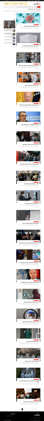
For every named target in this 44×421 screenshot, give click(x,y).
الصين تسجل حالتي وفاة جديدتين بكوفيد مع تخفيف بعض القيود (29, 381)
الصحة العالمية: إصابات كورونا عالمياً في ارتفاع (31, 26)
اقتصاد (30, 0)
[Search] (4, 16)
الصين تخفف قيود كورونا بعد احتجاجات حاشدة (31, 401)
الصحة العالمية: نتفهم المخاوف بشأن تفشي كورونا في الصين (29, 243)
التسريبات (32, 0)
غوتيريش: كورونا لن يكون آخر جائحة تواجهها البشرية (30, 282)
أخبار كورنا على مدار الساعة (36, 24)
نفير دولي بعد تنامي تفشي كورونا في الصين (32, 203)
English (28, 0)
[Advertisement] (9, 51)
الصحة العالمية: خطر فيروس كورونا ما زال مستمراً (30, 223)
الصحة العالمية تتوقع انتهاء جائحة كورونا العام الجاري (30, 124)
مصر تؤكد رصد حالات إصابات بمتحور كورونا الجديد (30, 46)
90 (34, 409)
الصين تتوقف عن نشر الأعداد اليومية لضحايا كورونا (30, 321)
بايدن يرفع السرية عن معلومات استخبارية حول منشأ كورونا (29, 105)
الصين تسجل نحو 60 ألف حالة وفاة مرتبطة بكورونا (30, 144)
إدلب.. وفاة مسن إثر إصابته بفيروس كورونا (32, 85)
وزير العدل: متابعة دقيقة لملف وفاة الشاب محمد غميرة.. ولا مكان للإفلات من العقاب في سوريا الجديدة (8, 34)
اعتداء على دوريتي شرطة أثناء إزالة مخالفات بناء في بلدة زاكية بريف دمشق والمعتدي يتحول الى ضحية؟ (8, 30)
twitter (18, 24)
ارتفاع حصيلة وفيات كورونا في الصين (32, 341)
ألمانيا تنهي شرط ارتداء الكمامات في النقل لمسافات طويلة (29, 164)
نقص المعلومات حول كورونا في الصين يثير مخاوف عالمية (29, 262)
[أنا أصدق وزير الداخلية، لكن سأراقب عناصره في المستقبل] (9, 28)
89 (32, 409)
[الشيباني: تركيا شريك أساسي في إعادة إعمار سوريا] (14, 38)
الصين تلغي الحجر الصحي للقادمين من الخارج (31, 302)
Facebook (21, 24)
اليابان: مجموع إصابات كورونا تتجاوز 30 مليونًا (31, 184)
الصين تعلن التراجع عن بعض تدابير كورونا (32, 361)
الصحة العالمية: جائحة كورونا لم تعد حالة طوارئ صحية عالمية (29, 65)
